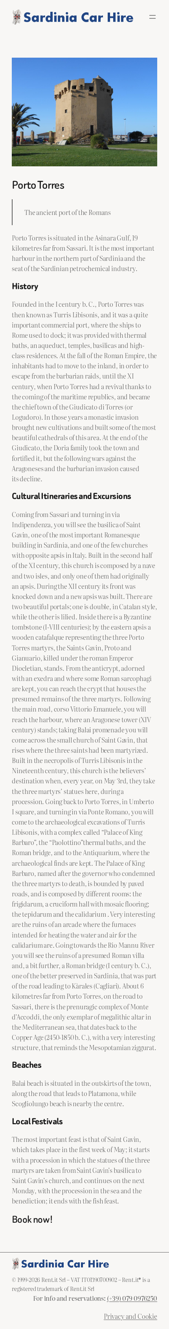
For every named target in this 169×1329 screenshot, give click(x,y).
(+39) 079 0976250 (132, 1298)
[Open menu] (152, 17)
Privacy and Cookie (130, 1316)
